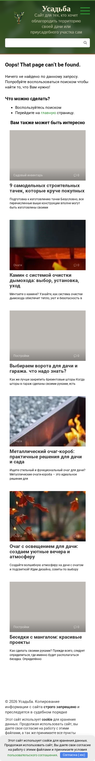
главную (48, 113)
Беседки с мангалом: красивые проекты (46, 639)
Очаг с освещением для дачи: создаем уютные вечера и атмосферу (44, 551)
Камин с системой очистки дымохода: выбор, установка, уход (44, 280)
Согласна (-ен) (74, 755)
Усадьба (56, 8)
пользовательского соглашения (32, 755)
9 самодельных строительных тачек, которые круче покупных (47, 188)
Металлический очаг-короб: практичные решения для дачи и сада (46, 456)
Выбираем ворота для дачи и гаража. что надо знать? (44, 368)
